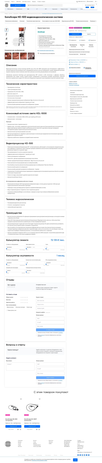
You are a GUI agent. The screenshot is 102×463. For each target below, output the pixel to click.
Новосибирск (48, 455)
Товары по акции (64, 9)
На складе (91, 46)
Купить (89, 34)
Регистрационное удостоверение (47, 53)
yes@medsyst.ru (80, 445)
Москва (55, 455)
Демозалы (19, 1)
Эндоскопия (54, 9)
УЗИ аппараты (10, 9)
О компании (7, 1)
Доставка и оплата (26, 1)
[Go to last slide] (6, 56)
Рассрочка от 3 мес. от (78, 60)
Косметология (19, 9)
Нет (92, 7)
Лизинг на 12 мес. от (77, 62)
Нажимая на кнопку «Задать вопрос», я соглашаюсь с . (50, 380)
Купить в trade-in (74, 64)
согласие (42, 335)
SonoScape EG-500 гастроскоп (11, 420)
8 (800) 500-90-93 (81, 1)
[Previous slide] (6, 27)
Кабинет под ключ (73, 83)
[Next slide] (95, 21)
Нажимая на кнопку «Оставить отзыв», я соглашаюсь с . (50, 332)
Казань (61, 455)
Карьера (34, 1)
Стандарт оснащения (74, 85)
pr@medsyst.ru (80, 448)
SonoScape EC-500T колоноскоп (30, 420)
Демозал (35, 443)
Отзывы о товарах (41, 1)
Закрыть (96, 4)
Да (87, 7)
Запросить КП (75, 34)
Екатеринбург (39, 455)
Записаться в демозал (82, 76)
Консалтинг (51, 440)
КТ (37, 9)
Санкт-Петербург (21, 455)
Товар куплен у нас (12, 310)
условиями (61, 332)
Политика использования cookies (39, 460)
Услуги (12, 1)
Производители (73, 9)
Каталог (34, 440)
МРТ (46, 9)
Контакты (20, 446)
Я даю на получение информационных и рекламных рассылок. (49, 336)
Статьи (19, 443)
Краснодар (31, 455)
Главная (7, 5)
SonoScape (73, 46)
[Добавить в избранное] (21, 399)
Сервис (50, 443)
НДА (28, 9)
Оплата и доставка (37, 446)
